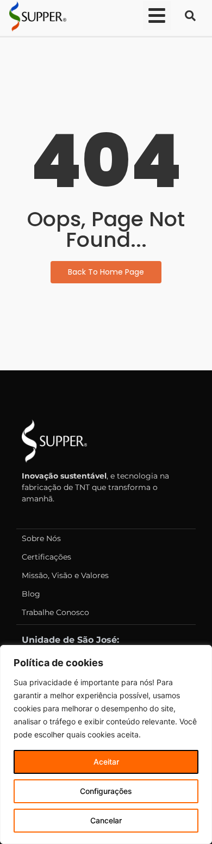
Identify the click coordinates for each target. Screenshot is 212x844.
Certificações (46, 557)
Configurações (106, 791)
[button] (157, 15)
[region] (106, 744)
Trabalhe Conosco (55, 612)
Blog (31, 594)
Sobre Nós (41, 538)
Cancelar (106, 820)
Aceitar (106, 761)
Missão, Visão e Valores (65, 575)
